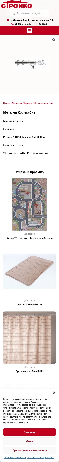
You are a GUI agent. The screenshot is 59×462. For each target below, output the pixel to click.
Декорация (17, 103)
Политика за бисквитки (15, 457)
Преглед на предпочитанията (29, 450)
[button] (54, 392)
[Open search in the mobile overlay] (29, 13)
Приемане (29, 432)
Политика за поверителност (40, 457)
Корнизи (28, 103)
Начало (6, 103)
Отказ (29, 441)
